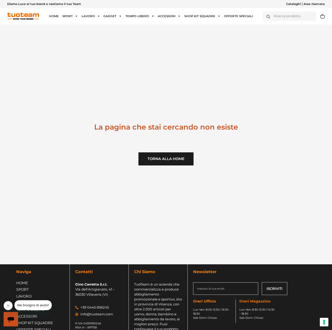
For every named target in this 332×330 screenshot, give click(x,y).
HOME (54, 16)
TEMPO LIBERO (137, 16)
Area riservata (314, 4)
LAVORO (88, 16)
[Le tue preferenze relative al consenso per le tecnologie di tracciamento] (324, 322)
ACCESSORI (166, 16)
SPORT (67, 16)
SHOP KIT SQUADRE (199, 16)
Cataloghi (293, 4)
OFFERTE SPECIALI (238, 16)
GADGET (110, 16)
